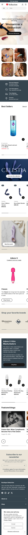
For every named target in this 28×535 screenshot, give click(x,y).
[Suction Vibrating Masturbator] (19, 379)
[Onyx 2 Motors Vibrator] (7, 192)
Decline (13, 528)
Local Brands (20, 74)
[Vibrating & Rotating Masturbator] (7, 379)
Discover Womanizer (14, 33)
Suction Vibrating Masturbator (18, 391)
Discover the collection (14, 176)
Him (7, 59)
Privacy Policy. (8, 520)
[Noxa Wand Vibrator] (19, 192)
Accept (13, 524)
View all (24, 106)
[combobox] (14, 8)
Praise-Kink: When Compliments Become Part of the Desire (12, 430)
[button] (25, 4)
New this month (9, 244)
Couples (20, 59)
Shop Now (14, 364)
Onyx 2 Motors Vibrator (5, 204)
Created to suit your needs (14, 260)
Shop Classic (6, 300)
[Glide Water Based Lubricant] (13, 125)
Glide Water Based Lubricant (9, 145)
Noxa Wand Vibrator (19, 203)
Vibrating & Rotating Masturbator (6, 391)
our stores (15, 1)
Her (7, 74)
